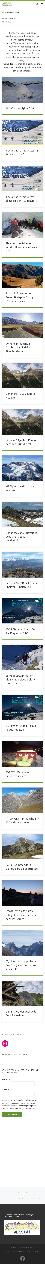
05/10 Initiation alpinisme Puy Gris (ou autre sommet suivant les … (21, 965)
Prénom (7, 1079)
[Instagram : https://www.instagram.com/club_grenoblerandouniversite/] (5, 1043)
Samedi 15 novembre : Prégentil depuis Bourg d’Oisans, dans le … (19, 297)
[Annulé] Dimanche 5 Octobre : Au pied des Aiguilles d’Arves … (18, 347)
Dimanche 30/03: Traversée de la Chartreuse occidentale (21, 536)
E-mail (6, 1090)
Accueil (4, 12)
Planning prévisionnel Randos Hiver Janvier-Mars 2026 (21, 247)
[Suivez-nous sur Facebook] (22, 1258)
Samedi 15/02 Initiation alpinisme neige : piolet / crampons (20, 679)
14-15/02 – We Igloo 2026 (20, 108)
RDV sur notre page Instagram (13, 1034)
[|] (7, 4)
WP (15, 1251)
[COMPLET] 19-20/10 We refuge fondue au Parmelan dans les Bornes (22, 915)
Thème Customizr (34, 1251)
